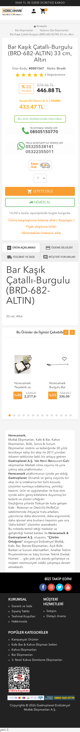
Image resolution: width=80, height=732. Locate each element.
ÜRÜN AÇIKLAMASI (21, 247)
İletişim (51, 611)
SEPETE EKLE (40, 191)
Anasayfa (41, 26)
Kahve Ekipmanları (24, 649)
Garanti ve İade (22, 606)
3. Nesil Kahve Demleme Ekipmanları (37, 660)
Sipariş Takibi (21, 611)
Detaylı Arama (56, 616)
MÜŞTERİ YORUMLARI (59, 257)
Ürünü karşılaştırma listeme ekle (31, 220)
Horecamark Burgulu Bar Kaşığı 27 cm (57, 387)
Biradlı (61, 68)
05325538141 (40, 147)
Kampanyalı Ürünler (25, 639)
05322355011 (40, 152)
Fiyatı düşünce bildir (40, 226)
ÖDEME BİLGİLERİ (59, 247)
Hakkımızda (19, 621)
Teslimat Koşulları (23, 616)
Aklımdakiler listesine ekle (40, 233)
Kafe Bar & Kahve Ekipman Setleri (34, 644)
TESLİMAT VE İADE (21, 257)
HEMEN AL (42, 202)
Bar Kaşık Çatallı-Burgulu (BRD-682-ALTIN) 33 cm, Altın (42, 34)
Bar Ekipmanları (22, 654)
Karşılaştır (65, 220)
